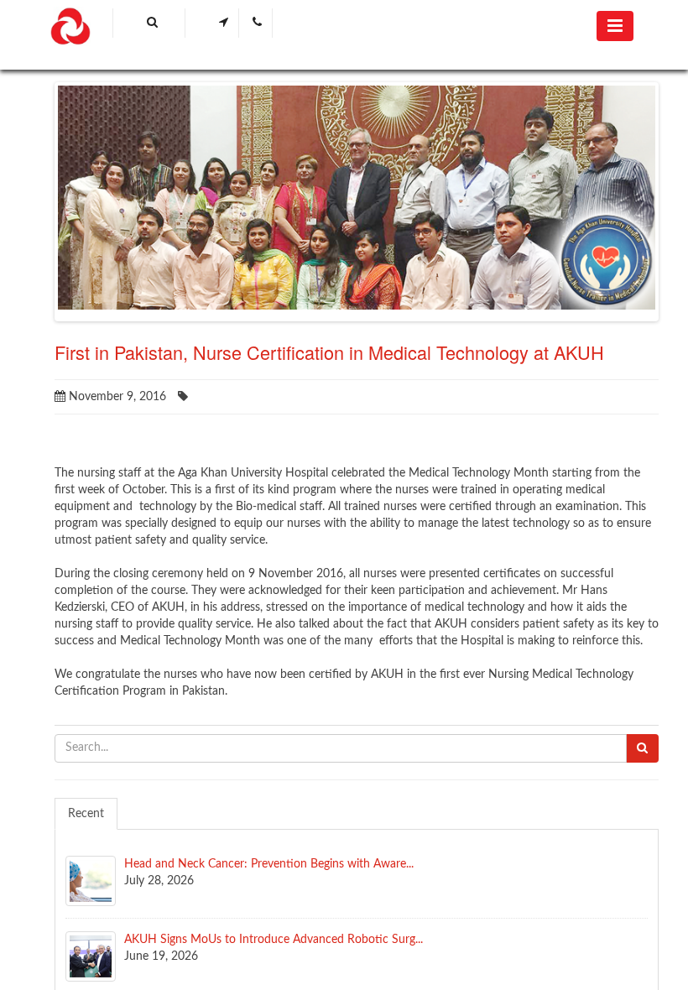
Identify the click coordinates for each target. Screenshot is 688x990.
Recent (86, 814)
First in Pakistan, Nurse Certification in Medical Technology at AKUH (329, 352)
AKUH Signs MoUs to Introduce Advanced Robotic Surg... (273, 940)
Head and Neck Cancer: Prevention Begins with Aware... (269, 864)
